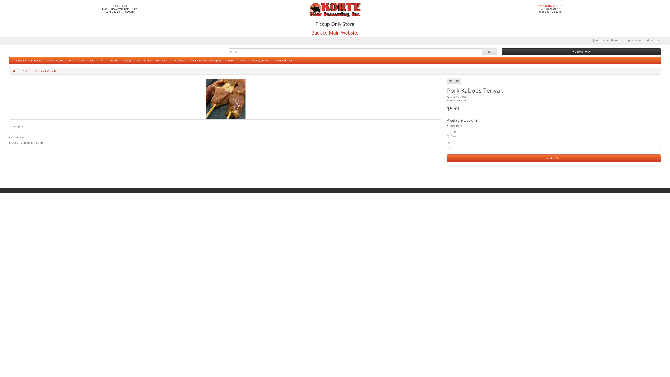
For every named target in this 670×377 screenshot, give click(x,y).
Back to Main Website (335, 32)
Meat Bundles (178, 60)
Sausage (127, 60)
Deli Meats (161, 60)
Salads (242, 60)
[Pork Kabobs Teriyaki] (225, 99)
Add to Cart (554, 158)
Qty (449, 142)
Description (18, 126)
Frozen (454, 136)
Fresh (453, 131)
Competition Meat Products (28, 60)
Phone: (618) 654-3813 (550, 6)
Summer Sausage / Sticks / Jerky (205, 60)
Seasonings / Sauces (260, 60)
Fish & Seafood (143, 60)
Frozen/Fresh (455, 125)
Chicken (113, 60)
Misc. (71, 60)
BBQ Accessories (55, 60)
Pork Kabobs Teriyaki (45, 71)
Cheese (229, 60)
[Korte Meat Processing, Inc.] (335, 10)
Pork (102, 60)
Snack (82, 60)
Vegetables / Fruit (283, 60)
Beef (92, 60)
